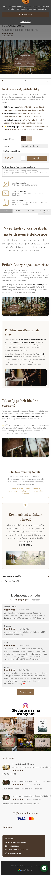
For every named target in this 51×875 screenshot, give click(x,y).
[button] (44, 868)
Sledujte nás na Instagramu (26, 712)
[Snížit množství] (26, 159)
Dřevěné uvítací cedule (20, 488)
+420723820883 (13, 846)
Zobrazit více (25, 692)
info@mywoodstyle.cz (17, 842)
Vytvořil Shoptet (26, 870)
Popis (6, 211)
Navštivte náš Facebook (18, 850)
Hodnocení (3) (44, 212)
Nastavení (26, 21)
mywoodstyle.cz (14, 853)
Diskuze (31, 211)
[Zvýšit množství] (26, 157)
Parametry (18, 211)
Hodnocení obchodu (25, 595)
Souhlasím (27, 14)
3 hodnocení (7, 35)
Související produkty (12, 576)
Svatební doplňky (12, 581)
